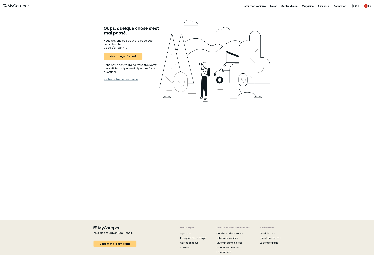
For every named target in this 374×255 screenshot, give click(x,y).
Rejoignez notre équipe (193, 238)
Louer (273, 6)
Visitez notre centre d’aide (121, 79)
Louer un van (224, 252)
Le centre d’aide (269, 242)
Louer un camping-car (229, 242)
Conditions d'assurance (230, 233)
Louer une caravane (228, 247)
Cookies (184, 247)
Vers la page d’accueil (123, 56)
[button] (355, 6)
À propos (185, 233)
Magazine (308, 6)
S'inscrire (323, 6)
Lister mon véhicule (254, 6)
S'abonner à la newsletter (115, 244)
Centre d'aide (289, 6)
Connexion (339, 6)
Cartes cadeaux (189, 242)
